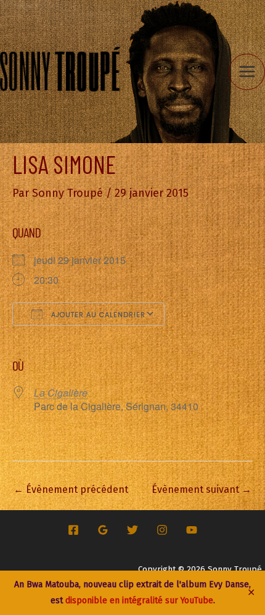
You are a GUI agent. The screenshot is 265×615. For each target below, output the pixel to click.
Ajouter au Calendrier (97, 315)
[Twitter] (132, 529)
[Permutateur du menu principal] (247, 72)
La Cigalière (61, 393)
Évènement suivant (201, 489)
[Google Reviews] (102, 529)
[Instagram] (162, 529)
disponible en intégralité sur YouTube (139, 600)
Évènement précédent (71, 489)
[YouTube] (191, 529)
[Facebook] (73, 529)
